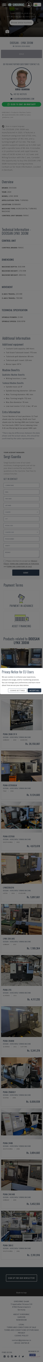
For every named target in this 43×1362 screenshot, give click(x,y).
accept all (34, 690)
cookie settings (17, 690)
